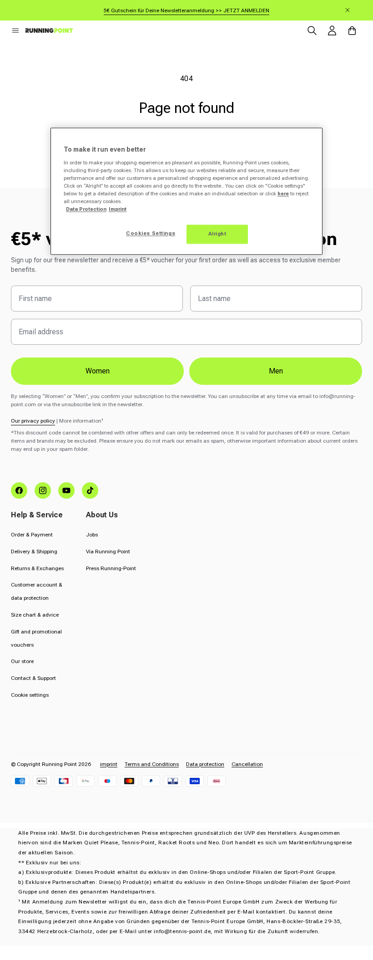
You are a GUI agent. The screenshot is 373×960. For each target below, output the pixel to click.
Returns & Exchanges (37, 568)
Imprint (117, 209)
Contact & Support (33, 678)
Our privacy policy (33, 421)
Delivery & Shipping (34, 551)
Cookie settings (30, 695)
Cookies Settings (150, 233)
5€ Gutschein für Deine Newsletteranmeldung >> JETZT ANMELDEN (186, 10)
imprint (108, 764)
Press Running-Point (111, 568)
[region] (186, 191)
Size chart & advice (35, 615)
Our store (22, 661)
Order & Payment (32, 534)
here (283, 194)
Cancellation (247, 764)
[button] (15, 30)
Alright (217, 234)
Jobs (92, 534)
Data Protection (86, 209)
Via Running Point (108, 551)
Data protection (205, 764)
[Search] (312, 30)
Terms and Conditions (152, 764)
